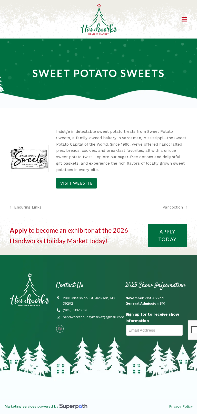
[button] (184, 19)
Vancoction (173, 208)
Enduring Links (26, 208)
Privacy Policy (181, 406)
